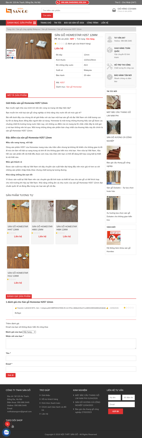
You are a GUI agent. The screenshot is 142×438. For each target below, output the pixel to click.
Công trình (92, 22)
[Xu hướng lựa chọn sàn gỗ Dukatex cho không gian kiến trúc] (114, 203)
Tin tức (57, 22)
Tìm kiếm (47, 15)
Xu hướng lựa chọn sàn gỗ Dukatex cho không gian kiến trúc (119, 216)
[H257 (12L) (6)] (29, 46)
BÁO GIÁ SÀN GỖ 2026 (74, 22)
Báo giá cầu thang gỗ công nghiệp (118, 164)
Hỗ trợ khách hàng (50, 399)
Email (9, 364)
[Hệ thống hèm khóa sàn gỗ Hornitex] (114, 238)
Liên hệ (104, 22)
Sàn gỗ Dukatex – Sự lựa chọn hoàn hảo (120, 189)
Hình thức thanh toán (51, 403)
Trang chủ (45, 22)
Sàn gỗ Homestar (49, 29)
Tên (8, 353)
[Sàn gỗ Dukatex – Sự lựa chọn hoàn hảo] (114, 178)
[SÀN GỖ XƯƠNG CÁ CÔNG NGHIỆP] (114, 127)
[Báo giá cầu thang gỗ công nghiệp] (114, 153)
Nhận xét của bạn (15, 336)
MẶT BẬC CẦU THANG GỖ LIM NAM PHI (119, 114)
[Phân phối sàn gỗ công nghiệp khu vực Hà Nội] (17, 10)
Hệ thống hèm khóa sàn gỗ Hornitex (118, 250)
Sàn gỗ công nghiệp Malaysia (28, 29)
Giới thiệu (46, 395)
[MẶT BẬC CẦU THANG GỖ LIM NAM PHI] (114, 102)
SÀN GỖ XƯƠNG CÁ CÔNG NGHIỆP (119, 139)
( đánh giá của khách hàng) (78, 43)
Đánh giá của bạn (14, 332)
